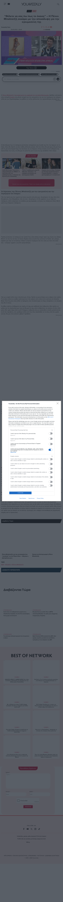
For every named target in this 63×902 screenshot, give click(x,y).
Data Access (31, 498)
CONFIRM (20, 492)
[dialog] (31, 451)
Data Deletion (23, 498)
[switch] (51, 433)
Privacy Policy (40, 498)
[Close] (58, 403)
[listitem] (31, 430)
